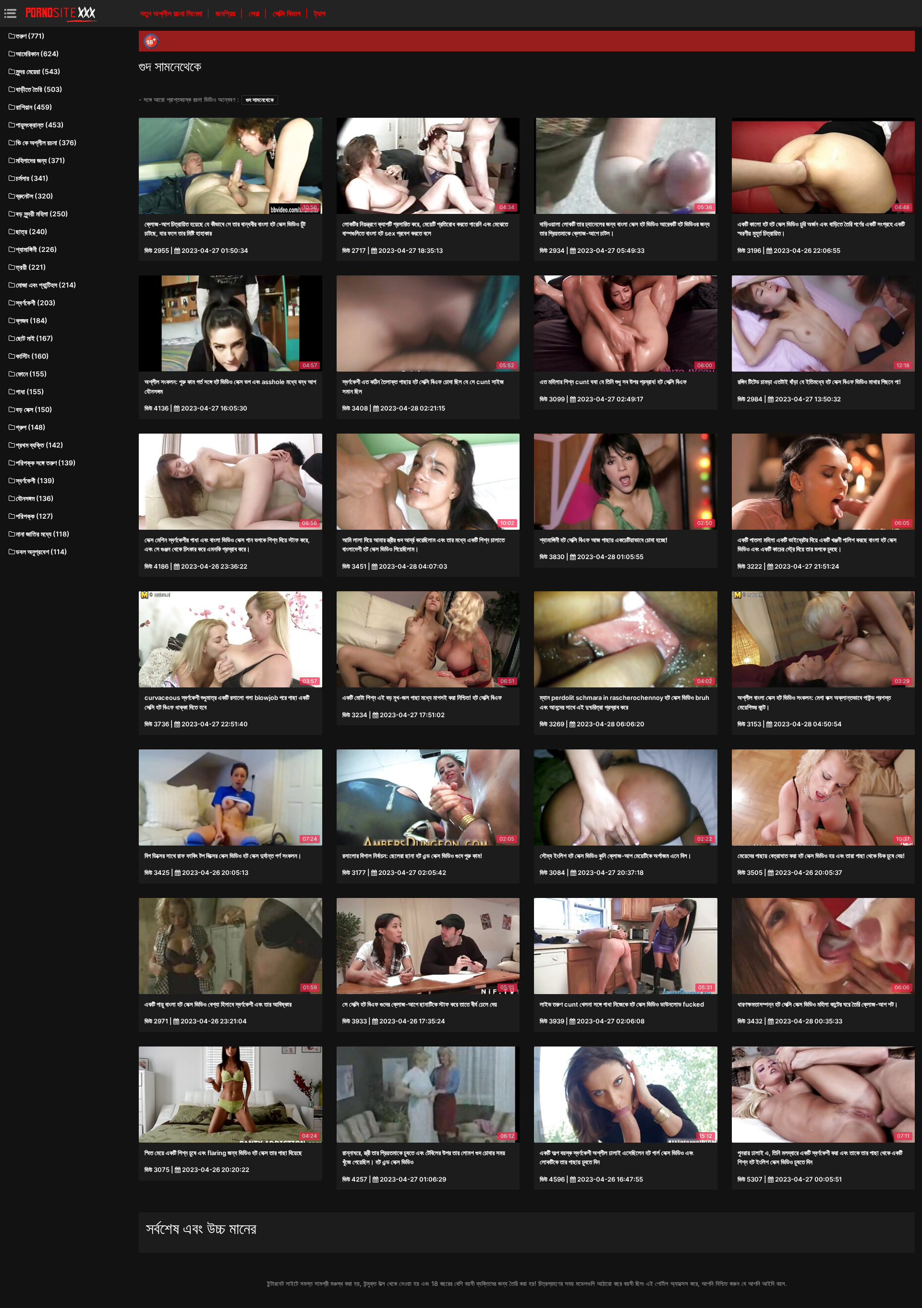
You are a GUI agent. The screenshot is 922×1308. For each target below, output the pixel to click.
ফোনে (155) (31, 374)
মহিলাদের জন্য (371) (40, 160)
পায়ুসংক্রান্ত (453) (40, 125)
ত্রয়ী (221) (31, 267)
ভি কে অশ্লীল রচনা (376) (46, 142)
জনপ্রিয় (226, 13)
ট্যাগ (320, 13)
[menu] (10, 13)
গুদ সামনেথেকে (260, 99)
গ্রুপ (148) (31, 427)
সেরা (255, 13)
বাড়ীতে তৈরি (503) (39, 89)
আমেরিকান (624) (37, 54)
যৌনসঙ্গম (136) (35, 498)
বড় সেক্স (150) (34, 409)
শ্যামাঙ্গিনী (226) (36, 249)
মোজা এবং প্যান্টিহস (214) (46, 285)
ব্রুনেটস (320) (34, 196)
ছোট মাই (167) (34, 338)
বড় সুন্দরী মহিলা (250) (42, 214)
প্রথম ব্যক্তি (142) (39, 445)
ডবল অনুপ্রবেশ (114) (41, 552)
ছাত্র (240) (32, 231)
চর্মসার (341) (32, 178)
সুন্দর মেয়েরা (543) (38, 71)
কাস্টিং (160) (32, 356)
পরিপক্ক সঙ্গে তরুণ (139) (46, 463)
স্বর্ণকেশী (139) (35, 480)
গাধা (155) (30, 391)
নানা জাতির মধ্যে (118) (43, 534)
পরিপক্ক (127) (34, 516)
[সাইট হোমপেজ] (61, 13)
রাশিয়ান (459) (34, 107)
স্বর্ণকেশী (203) (36, 303)
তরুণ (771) (30, 36)
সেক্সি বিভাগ (288, 13)
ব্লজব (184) (32, 320)
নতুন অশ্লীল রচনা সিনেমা (172, 13)
